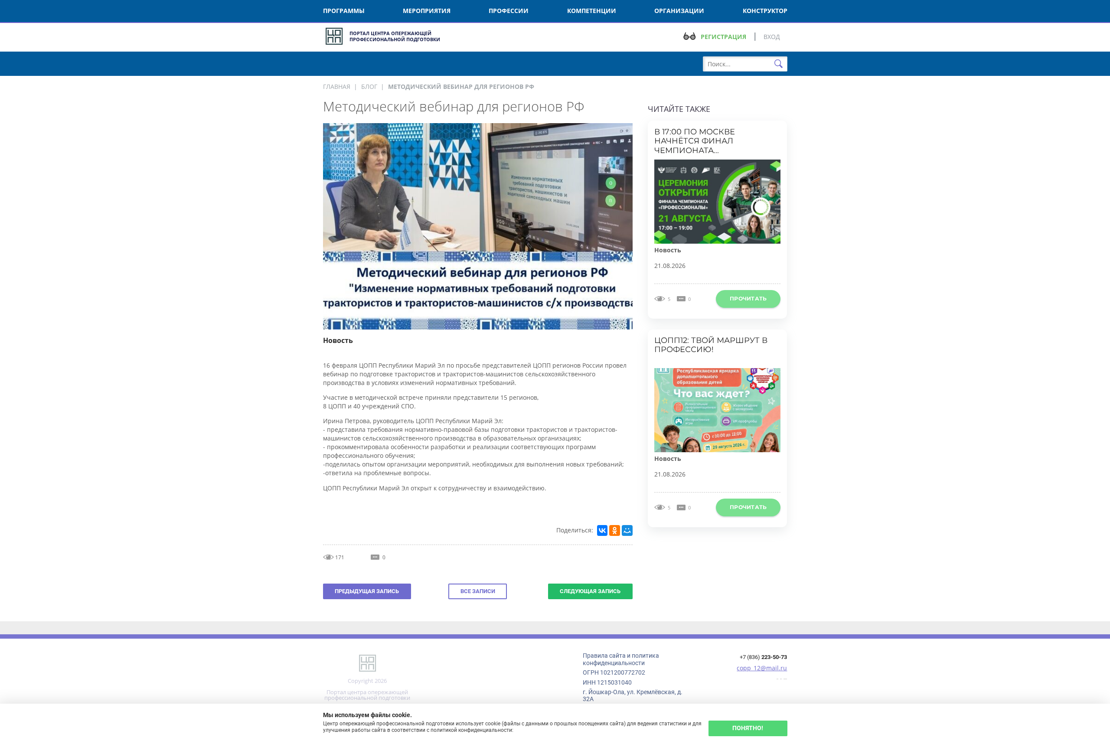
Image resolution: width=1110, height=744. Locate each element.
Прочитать (748, 298)
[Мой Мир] (627, 530)
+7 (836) (763, 657)
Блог (369, 86)
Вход (772, 37)
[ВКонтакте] (602, 530)
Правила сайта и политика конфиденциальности (621, 659)
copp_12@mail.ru (762, 667)
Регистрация (723, 37)
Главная (336, 86)
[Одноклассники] (614, 530)
